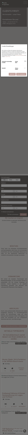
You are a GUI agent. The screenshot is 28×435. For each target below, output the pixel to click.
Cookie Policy (7, 56)
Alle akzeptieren (21, 74)
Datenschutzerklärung (20, 55)
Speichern (12, 74)
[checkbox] (25, 61)
